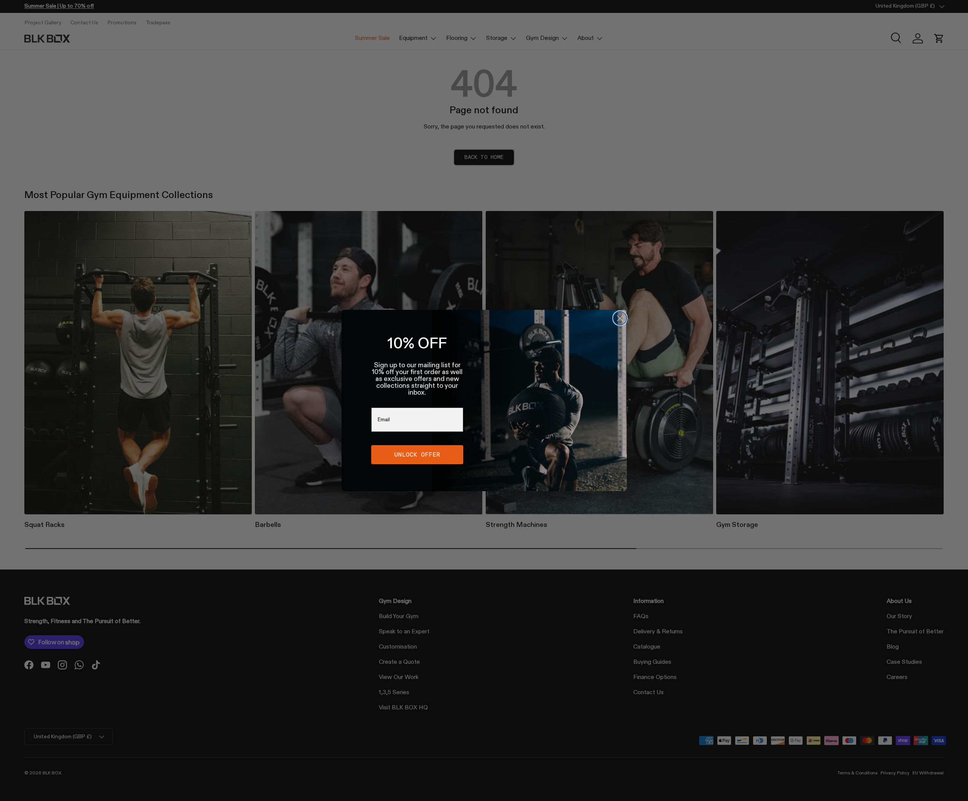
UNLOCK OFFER (417, 454)
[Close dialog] (620, 318)
